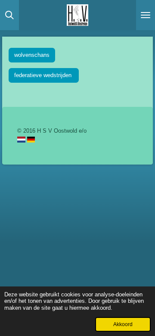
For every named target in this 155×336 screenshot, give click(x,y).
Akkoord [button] (123, 324)
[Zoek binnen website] (9, 15)
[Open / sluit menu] (145, 15)
